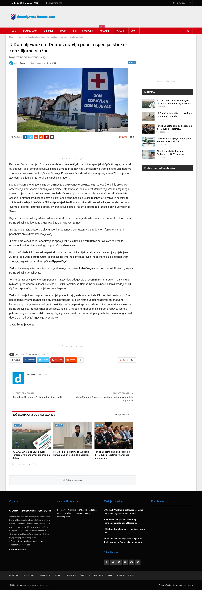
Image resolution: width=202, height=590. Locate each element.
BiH (75, 31)
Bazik (63, 31)
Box (133, 31)
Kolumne (104, 30)
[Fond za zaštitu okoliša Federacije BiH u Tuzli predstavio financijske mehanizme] (113, 435)
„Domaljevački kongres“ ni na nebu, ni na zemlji (37, 397)
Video (131, 575)
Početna (13, 575)
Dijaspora (87, 31)
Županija (85, 575)
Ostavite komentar (73, 480)
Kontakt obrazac (17, 549)
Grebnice (48, 31)
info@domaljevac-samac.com (30, 541)
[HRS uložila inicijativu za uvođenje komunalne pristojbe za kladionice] (72, 435)
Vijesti (120, 31)
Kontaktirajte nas (54, 3)
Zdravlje (43, 354)
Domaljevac (30, 31)
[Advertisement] (139, 16)
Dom (14, 31)
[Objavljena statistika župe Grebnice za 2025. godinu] (148, 154)
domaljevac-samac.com (183, 585)
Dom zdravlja (20, 354)
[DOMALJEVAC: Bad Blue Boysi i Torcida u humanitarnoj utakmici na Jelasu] (31, 435)
